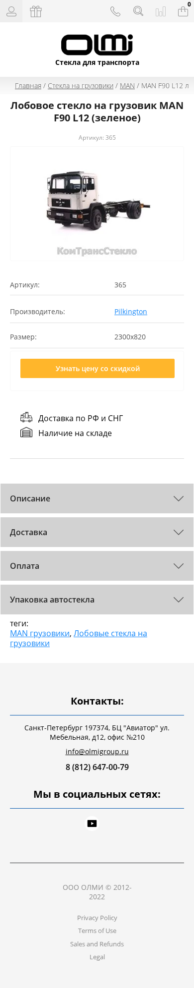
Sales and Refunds (97, 944)
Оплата (24, 565)
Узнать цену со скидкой (98, 368)
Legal (97, 957)
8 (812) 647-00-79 (97, 767)
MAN (127, 85)
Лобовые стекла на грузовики (78, 638)
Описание (30, 498)
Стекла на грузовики (80, 85)
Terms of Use (97, 930)
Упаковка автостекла (52, 599)
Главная (28, 85)
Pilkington (130, 311)
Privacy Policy (97, 918)
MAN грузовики (40, 633)
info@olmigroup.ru (97, 751)
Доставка (28, 532)
